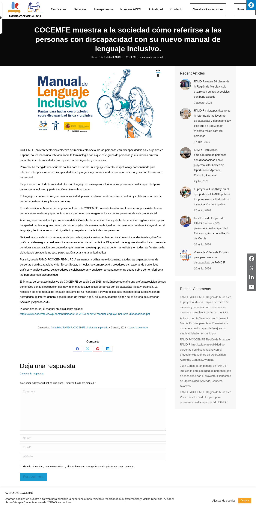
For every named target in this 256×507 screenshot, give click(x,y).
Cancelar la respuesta (31, 373)
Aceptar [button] (245, 500)
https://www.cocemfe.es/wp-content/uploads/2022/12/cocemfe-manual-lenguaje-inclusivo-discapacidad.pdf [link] (85, 313)
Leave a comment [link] (138, 327)
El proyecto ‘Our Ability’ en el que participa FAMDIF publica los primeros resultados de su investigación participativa (212, 196)
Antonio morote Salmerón (195, 318)
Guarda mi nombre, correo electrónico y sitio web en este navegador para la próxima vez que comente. (79, 466)
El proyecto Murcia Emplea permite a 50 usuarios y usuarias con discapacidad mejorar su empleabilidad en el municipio (204, 307)
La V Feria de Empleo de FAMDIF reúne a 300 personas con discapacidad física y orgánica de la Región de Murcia (212, 228)
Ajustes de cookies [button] (224, 500)
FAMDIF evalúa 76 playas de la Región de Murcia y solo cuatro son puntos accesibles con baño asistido (212, 89)
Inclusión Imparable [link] (97, 327)
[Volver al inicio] (25, 9)
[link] (58, 9)
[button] (251, 5)
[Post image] (185, 84)
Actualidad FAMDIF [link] (61, 327)
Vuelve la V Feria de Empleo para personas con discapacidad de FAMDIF (211, 257)
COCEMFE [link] (79, 327)
